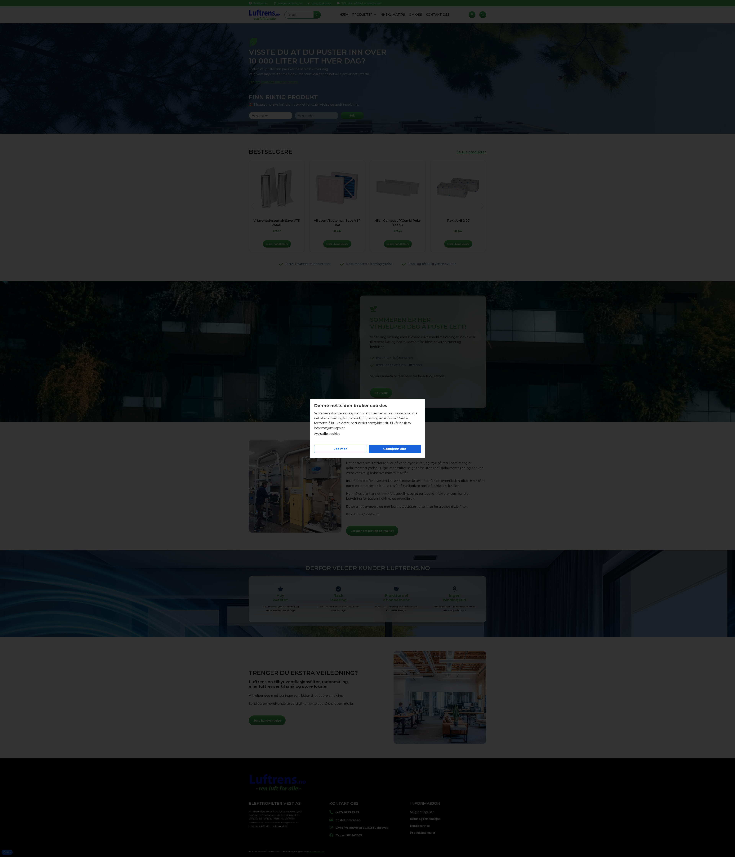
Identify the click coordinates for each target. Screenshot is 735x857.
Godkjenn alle (394, 449)
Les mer (340, 449)
